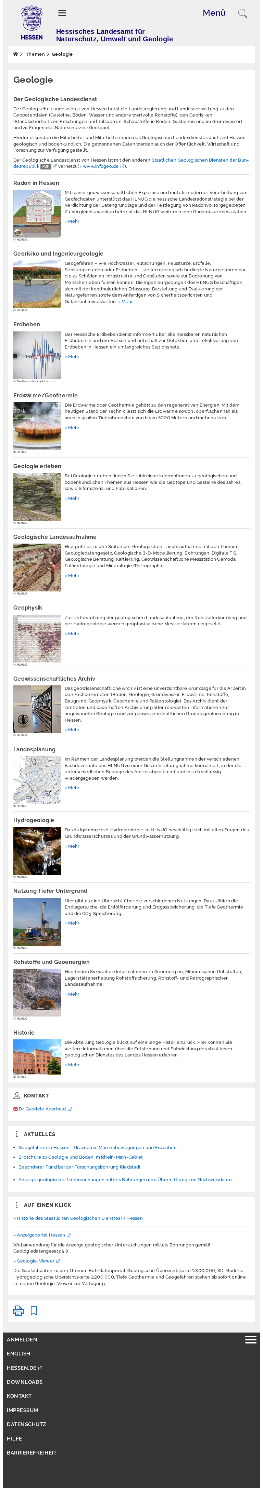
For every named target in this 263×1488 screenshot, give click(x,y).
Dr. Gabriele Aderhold (42, 1108)
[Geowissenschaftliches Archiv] (37, 709)
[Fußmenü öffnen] (250, 1340)
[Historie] (37, 1057)
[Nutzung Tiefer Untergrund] (37, 922)
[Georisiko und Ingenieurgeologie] (37, 284)
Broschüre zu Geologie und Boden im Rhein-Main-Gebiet (80, 1157)
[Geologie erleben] (37, 497)
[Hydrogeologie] (37, 851)
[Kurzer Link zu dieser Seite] (34, 1313)
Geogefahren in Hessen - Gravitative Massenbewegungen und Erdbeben (97, 1147)
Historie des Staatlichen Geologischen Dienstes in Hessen (80, 1218)
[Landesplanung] (37, 780)
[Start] (15, 54)
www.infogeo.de (101, 166)
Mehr (73, 221)
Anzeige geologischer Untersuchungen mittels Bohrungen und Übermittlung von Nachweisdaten (125, 1179)
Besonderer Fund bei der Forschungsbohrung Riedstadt (79, 1167)
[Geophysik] (37, 639)
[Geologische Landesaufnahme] (37, 567)
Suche (243, 14)
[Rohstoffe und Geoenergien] (37, 992)
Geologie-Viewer (35, 1261)
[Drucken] (18, 1313)
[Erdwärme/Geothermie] (37, 426)
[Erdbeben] (37, 355)
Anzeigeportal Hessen (41, 1235)
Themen (35, 54)
